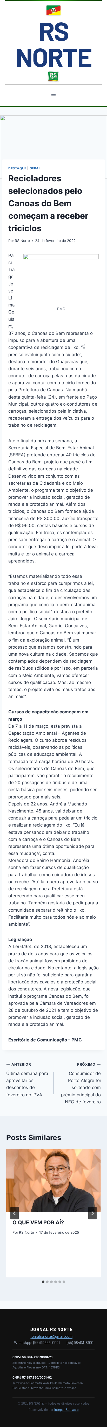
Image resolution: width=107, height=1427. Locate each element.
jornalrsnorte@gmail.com (51, 1336)
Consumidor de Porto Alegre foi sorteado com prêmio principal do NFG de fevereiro (81, 1083)
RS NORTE (53, 43)
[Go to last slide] (14, 1213)
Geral (35, 168)
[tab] (43, 1282)
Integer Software (66, 1409)
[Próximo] (92, 1213)
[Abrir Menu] (53, 96)
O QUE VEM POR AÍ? (38, 1222)
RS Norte (22, 241)
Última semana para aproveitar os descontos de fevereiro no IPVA (27, 1079)
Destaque (17, 168)
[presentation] (53, 1180)
